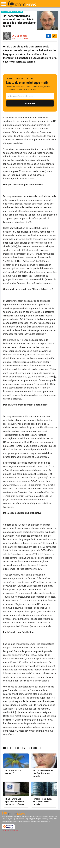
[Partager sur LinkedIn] (48, 36)
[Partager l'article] (54, 36)
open (3, 4)
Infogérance (14, 830)
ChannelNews (22, 4)
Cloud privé (5, 830)
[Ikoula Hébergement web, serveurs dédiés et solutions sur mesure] (8, 829)
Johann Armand (21, 38)
